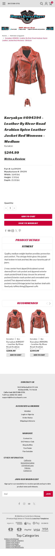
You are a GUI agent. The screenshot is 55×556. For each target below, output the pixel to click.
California (27, 460)
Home (4, 36)
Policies (27, 468)
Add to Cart (15, 355)
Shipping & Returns (27, 421)
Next (50, 303)
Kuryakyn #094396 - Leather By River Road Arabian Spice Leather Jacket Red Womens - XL (39, 345)
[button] (28, 28)
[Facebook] (5, 230)
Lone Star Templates (40, 518)
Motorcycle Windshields (15, 547)
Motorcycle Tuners (13, 542)
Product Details (28, 240)
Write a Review (14, 159)
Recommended (27, 303)
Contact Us (27, 438)
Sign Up (31, 414)
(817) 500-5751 (14, 3)
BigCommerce (19, 518)
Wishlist (27, 411)
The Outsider (27, 451)
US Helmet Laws (27, 465)
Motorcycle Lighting (13, 545)
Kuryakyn (8, 146)
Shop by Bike (28, 445)
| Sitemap (37, 516)
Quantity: (8, 203)
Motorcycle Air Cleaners (15, 540)
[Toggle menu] (4, 5)
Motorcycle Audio (12, 544)
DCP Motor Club (27, 442)
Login (23, 414)
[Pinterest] (19, 230)
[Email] (9, 230)
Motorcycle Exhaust (11, 539)
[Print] (12, 230)
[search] (41, 3)
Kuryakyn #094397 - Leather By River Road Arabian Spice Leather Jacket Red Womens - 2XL (15, 345)
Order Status (27, 418)
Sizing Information (27, 463)
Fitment (27, 246)
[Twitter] (16, 230)
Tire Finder (27, 448)
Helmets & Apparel (17, 36)
